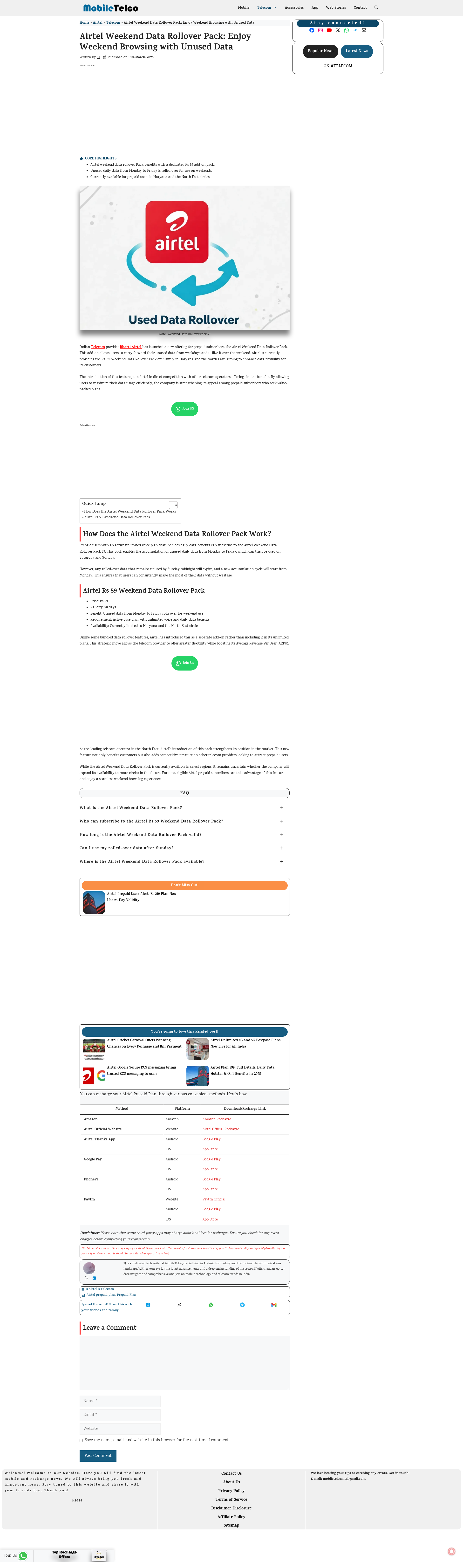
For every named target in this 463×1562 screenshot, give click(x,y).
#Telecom (341, 66)
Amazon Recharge (217, 1119)
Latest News (357, 51)
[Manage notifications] (452, 1551)
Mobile (243, 8)
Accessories (294, 8)
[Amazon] (74, 1556)
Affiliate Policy (231, 1517)
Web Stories (336, 8)
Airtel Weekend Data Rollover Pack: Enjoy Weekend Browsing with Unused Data (165, 42)
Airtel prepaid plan (101, 1295)
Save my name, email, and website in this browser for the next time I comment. (157, 1440)
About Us (231, 1482)
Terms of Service (231, 1500)
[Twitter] (88, 1278)
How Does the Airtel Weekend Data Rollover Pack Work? (130, 512)
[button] (376, 8)
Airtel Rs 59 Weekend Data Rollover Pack (117, 518)
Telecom (264, 8)
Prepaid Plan (126, 1295)
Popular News (320, 51)
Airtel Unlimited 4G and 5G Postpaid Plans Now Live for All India (245, 1044)
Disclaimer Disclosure (231, 1508)
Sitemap (231, 1525)
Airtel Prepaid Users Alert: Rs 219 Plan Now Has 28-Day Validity (142, 897)
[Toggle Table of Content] (170, 505)
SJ (98, 57)
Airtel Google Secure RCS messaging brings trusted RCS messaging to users (141, 1071)
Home (84, 23)
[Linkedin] (95, 1278)
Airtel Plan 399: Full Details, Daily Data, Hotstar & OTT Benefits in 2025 (243, 1071)
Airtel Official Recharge (221, 1129)
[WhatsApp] (16, 1556)
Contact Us (231, 1474)
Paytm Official (214, 1199)
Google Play (211, 1139)
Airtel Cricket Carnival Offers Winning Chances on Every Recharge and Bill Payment (144, 1044)
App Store (210, 1149)
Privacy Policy (231, 1491)
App (315, 8)
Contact (360, 8)
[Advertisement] (184, 102)
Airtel (97, 23)
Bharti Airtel (131, 347)
